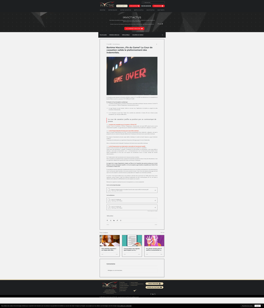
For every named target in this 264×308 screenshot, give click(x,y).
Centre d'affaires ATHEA (110, 291)
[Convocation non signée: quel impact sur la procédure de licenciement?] (132, 241)
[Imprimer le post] (120, 221)
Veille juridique (126, 35)
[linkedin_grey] (160, 24)
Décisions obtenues (114, 35)
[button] (134, 6)
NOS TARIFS (123, 292)
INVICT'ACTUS (123, 291)
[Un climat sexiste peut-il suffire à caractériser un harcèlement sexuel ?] (154, 241)
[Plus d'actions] (156, 44)
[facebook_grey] (151, 296)
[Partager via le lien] (117, 221)
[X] (155, 296)
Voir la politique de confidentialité (124, 305)
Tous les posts (103, 35)
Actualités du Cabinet (137, 35)
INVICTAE (122, 284)
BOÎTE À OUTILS (123, 289)
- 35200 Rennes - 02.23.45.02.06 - (110, 293)
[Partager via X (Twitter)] (110, 221)
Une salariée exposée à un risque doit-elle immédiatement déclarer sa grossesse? (109, 250)
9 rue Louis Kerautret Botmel (110, 292)
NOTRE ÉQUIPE (123, 286)
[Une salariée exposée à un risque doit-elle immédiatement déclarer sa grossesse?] (110, 241)
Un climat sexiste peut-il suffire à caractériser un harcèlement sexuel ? (154, 250)
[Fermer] (262, 306)
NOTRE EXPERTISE (124, 287)
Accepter (258, 305)
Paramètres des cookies (247, 305)
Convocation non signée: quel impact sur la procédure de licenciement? (132, 250)
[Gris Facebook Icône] (158, 24)
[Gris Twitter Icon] (162, 24)
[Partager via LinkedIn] (114, 221)
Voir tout (162, 233)
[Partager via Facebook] (107, 221)
